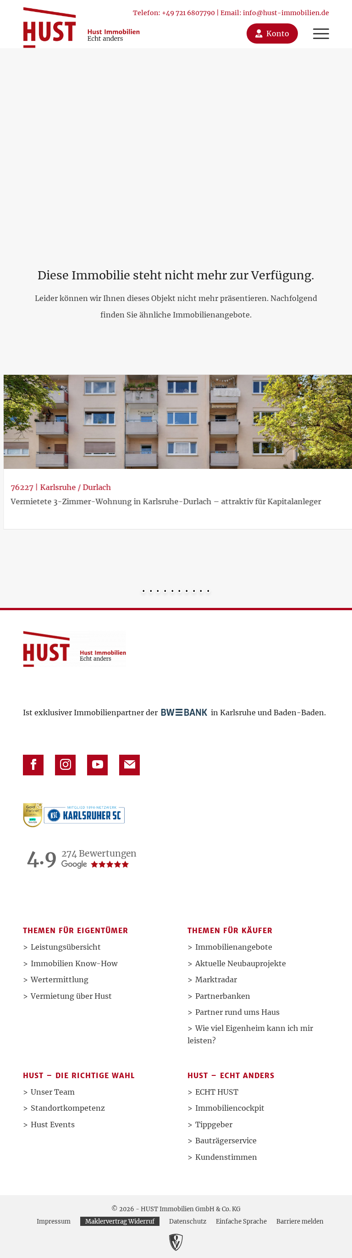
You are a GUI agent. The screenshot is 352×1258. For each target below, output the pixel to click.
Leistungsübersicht (66, 947)
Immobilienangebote (233, 947)
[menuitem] (316, 24)
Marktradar (216, 979)
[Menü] (316, 24)
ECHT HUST (216, 1092)
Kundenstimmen (226, 1157)
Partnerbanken (222, 996)
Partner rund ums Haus (237, 1012)
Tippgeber (213, 1124)
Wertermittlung (59, 979)
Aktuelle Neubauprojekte (240, 963)
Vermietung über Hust (71, 996)
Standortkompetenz (68, 1108)
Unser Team (53, 1092)
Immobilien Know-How (74, 963)
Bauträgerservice (226, 1140)
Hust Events (53, 1124)
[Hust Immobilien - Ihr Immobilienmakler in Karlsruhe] (81, 24)
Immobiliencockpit (229, 1108)
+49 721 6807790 (188, 13)
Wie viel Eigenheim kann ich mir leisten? (250, 1034)
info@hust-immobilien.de (286, 13)
